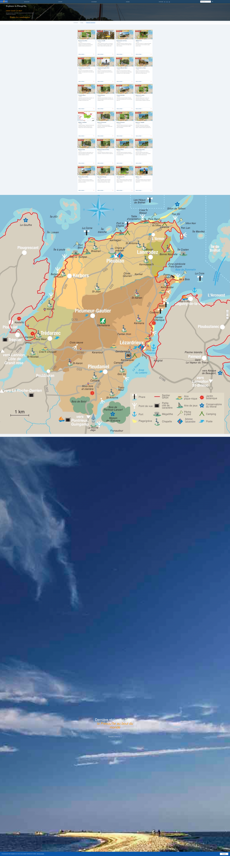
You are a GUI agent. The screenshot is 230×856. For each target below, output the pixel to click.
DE (169, 2)
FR (164, 2)
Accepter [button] (224, 853)
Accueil (76, 22)
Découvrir (26, 1)
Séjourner (94, 1)
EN (167, 2)
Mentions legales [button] (40, 853)
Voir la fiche (81, 54)
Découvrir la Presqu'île (114, 736)
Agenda (128, 1)
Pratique (161, 1)
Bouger (60, 1)
